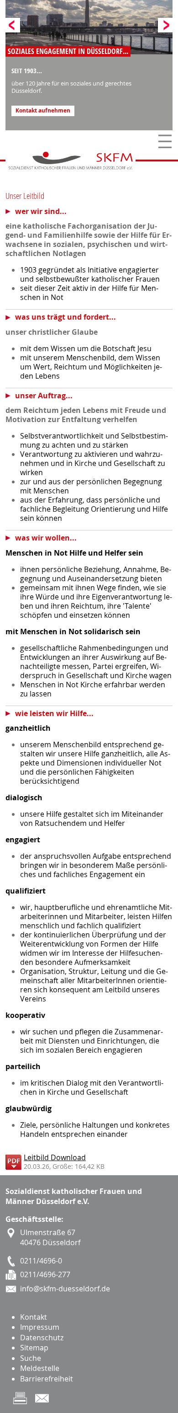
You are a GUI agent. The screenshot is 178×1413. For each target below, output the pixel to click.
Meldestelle (39, 1368)
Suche (30, 1358)
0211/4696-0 (41, 1261)
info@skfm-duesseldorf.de (65, 1289)
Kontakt (33, 1317)
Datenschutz (41, 1338)
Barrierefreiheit (46, 1379)
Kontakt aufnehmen (43, 110)
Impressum (39, 1327)
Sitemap (34, 1348)
